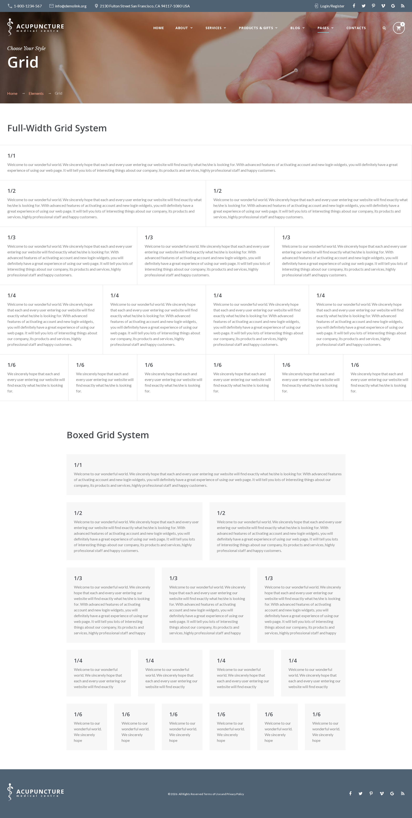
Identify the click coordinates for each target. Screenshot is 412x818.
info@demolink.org (71, 6)
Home (158, 28)
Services (213, 28)
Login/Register (332, 6)
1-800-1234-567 (28, 6)
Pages (323, 28)
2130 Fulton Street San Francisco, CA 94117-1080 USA (145, 6)
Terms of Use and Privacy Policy (224, 794)
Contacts (356, 28)
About (181, 28)
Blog (295, 28)
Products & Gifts (256, 28)
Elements (36, 93)
